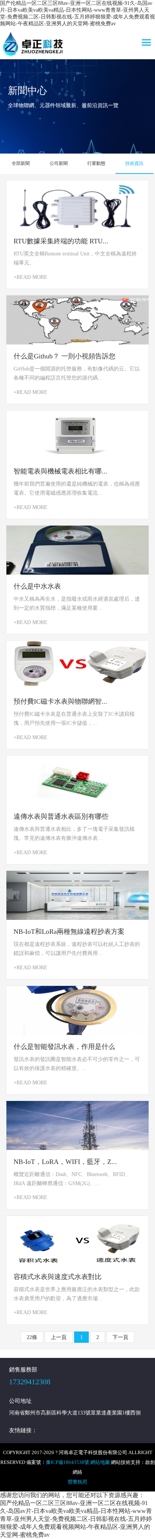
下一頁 (120, 1337)
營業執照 (77, 1482)
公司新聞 (59, 163)
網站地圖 (100, 1462)
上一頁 (59, 1337)
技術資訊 (134, 163)
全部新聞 (21, 163)
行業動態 (96, 163)
